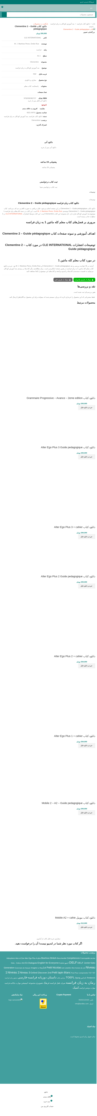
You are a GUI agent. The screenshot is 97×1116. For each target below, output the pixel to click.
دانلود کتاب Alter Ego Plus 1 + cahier (74, 736)
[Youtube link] (11, 2)
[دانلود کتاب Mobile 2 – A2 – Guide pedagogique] (71, 772)
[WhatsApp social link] (6, 2)
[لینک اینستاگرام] (14, 2)
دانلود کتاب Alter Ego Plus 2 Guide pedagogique (68, 576)
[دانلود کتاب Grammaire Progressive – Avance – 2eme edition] (78, 326)
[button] (86, 407)
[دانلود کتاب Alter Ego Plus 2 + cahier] (80, 603)
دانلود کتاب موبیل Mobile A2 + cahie (75, 917)
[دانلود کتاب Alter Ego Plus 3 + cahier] (80, 474)
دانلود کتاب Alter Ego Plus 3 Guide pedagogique (68, 447)
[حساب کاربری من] (8, 7)
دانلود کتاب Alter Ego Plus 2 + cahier (74, 656)
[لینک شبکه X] (17, 2)
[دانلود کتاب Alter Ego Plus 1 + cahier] (80, 683)
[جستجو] (4, 14)
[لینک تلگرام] (3, 2)
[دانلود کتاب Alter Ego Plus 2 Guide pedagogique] (80, 554)
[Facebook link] (20, 2)
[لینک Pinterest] (8, 2)
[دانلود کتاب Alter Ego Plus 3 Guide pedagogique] (80, 425)
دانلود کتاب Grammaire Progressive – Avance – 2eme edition (61, 398)
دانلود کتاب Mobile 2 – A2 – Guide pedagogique (68, 803)
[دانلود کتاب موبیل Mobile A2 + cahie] (71, 839)
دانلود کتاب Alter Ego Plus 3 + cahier (74, 527)
